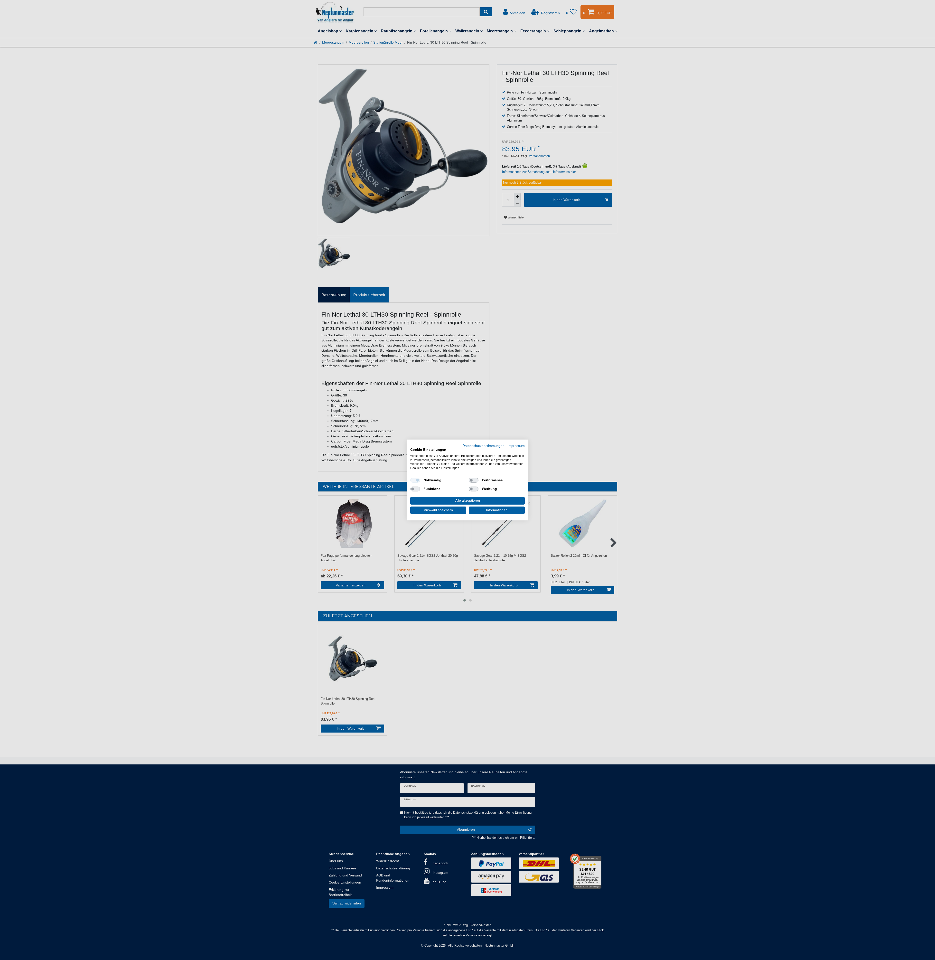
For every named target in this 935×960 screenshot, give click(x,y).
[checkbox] (415, 480)
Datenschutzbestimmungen (483, 446)
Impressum (516, 446)
